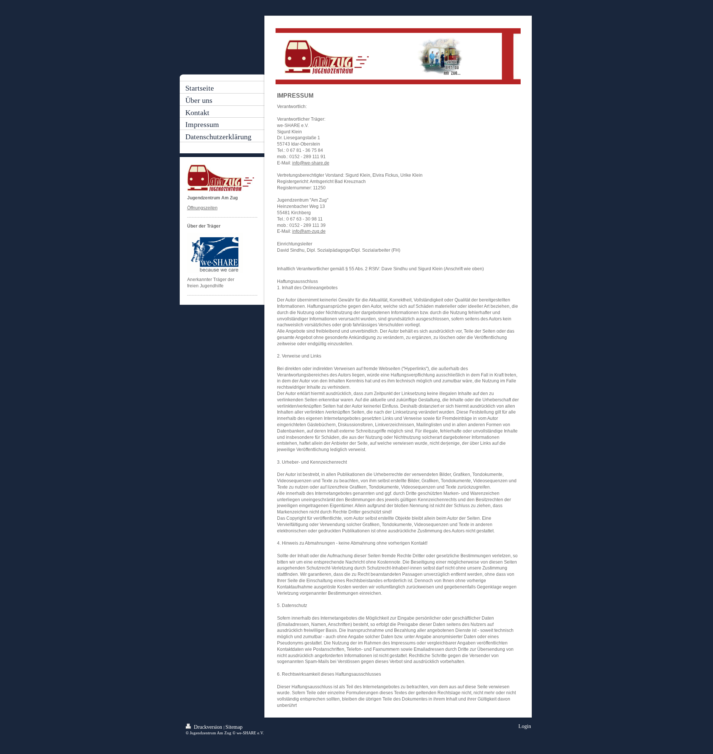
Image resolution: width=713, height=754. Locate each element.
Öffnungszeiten (202, 207)
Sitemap (233, 727)
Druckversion (208, 727)
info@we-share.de (310, 163)
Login (524, 726)
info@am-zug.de (309, 231)
